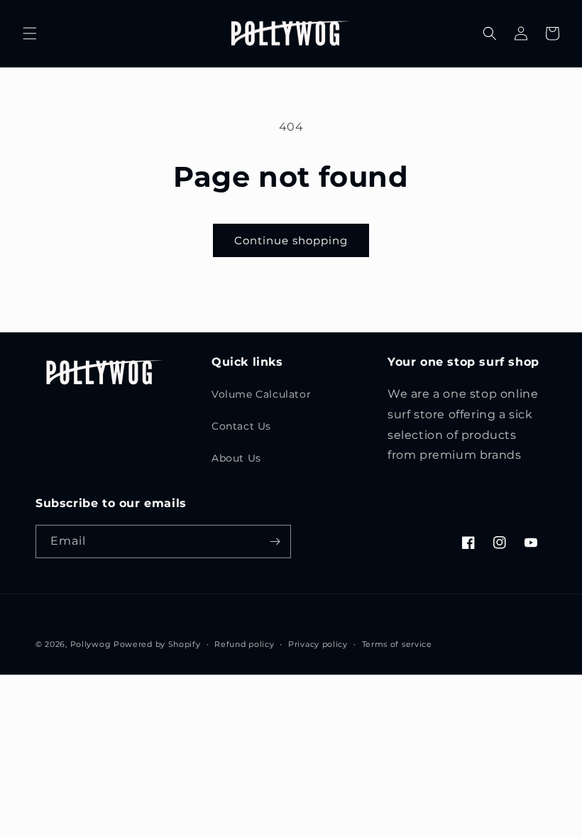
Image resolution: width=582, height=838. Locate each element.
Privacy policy (318, 644)
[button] (29, 33)
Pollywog (90, 644)
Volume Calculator (261, 394)
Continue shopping (291, 240)
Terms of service (397, 644)
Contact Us (241, 426)
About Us (236, 458)
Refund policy (244, 644)
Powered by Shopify (157, 644)
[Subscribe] (274, 541)
